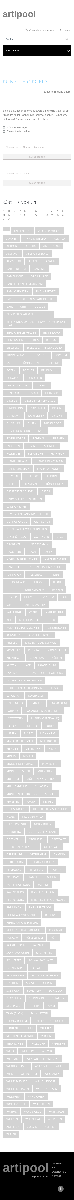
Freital (11, 484)
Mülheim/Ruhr (16, 786)
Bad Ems (39, 269)
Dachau (42, 385)
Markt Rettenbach (19, 741)
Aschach (12, 253)
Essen (31, 446)
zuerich (50, 1127)
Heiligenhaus (15, 582)
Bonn (10, 363)
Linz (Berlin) (58, 703)
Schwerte (38, 968)
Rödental (56, 930)
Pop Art (57, 869)
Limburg (36, 703)
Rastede (42, 884)
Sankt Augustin (17, 953)
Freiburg (32, 476)
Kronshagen (57, 650)
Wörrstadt (56, 1111)
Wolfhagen (41, 1104)
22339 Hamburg (49, 231)
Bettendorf (51, 332)
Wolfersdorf (16, 1104)
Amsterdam (51, 246)
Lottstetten (15, 718)
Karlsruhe (13, 612)
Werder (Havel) (16, 1066)
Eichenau (38, 438)
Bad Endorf (14, 276)
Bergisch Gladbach (20, 314)
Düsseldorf (52, 423)
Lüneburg (31, 726)
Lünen (50, 726)
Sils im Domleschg (45, 975)
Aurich (33, 261)
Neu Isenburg (16, 809)
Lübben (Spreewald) (45, 718)
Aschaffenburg (37, 253)
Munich (50, 794)
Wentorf (12, 1058)
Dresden (57, 415)
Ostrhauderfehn (42, 862)
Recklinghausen (42, 892)
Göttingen (41, 536)
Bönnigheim (30, 363)
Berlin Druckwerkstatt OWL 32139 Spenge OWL (36, 323)
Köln (51, 620)
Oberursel (36, 839)
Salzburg (39, 945)
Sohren (47, 983)
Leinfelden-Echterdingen (24, 688)
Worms (11, 1111)
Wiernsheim (29, 1074)
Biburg (51, 340)
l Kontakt (55, 1175)
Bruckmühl (49, 370)
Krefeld (11, 642)
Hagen (48, 552)
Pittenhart (36, 869)
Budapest (13, 378)
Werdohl (41, 1066)
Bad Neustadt (46, 291)
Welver (47, 1051)
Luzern (11, 733)
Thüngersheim (16, 1021)
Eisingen (58, 438)
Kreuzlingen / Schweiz (41, 642)
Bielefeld (13, 347)
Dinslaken (37, 408)
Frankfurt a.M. (17, 461)
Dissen (56, 408)
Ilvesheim (47, 597)
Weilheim (28, 1051)
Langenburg (47, 665)
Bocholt (41, 355)
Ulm (30, 1028)
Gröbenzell (14, 544)
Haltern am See (55, 559)
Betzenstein (14, 340)
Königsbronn (56, 627)
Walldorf (37, 1043)
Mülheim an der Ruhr (42, 779)
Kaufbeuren (54, 612)
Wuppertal (32, 1119)
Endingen (13, 446)
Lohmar (12, 710)
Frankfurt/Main (17, 468)
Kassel (33, 612)
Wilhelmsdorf (45, 1081)
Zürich (11, 1134)
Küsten (11, 665)
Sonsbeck (55, 990)
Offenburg (14, 854)
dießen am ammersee (39, 400)
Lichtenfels (14, 703)
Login (64, 29)
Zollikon (13, 1127)
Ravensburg (15, 892)
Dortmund (36, 415)
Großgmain (39, 544)
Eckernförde (15, 438)
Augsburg (13, 261)
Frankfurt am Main (49, 461)
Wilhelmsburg (16, 1081)
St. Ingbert (36, 998)
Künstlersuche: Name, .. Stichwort (24, 147)
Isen (64, 597)
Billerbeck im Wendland (44, 347)
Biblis (35, 340)
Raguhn (50, 877)
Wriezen (12, 1119)
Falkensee (13, 453)
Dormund (13, 415)
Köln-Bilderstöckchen (22, 627)
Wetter (61, 1066)
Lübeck (11, 726)
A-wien (50, 261)
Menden (12, 748)
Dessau (33, 393)
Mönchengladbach (20, 763)
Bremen (28, 370)
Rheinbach (13, 907)
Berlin (46, 314)
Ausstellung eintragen (41, 29)
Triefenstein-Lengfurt (50, 1021)
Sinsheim (12, 983)
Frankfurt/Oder (48, 468)
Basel (10, 299)
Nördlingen (42, 824)
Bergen (40, 306)
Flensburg (35, 453)
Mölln (28, 756)
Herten (11, 589)
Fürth (45, 491)
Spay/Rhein (13, 998)
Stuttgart (13, 1005)
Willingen (13, 1096)
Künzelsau (36, 658)
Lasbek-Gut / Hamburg (47, 673)
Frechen (12, 476)
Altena (31, 246)
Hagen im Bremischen (21, 559)
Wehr (10, 1051)
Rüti (53, 937)
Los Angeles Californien (43, 710)
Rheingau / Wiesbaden (22, 915)
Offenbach (52, 847)
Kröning (34, 650)
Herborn (39, 582)
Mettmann (32, 748)
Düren (31, 423)
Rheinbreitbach (40, 907)
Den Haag (13, 393)
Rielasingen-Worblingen (23, 930)
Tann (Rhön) (14, 1013)
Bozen (10, 370)
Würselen (55, 1119)
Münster (12, 801)
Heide (55, 574)
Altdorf (12, 246)
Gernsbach (42, 521)
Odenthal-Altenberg (21, 847)
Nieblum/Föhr (16, 824)
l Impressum (57, 1163)
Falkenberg (22, 231)
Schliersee (13, 960)
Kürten (57, 658)
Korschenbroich (39, 635)
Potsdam (12, 877)
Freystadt (30, 484)
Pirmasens (13, 869)
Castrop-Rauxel (17, 385)
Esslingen (50, 446)
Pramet (32, 877)
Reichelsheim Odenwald (48, 900)
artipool (19, 14)
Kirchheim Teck (29, 620)
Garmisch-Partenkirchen (24, 499)
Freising (51, 476)
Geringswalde (16, 521)
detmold (51, 393)
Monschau (49, 763)
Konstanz (13, 635)
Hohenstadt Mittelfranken (43, 589)
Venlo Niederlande (20, 1036)
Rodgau (12, 937)
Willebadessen (46, 1089)
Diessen (11, 400)
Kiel (9, 620)
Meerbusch (48, 741)
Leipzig (54, 688)
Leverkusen (36, 695)
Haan (32, 552)
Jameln (11, 605)
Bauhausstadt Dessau (37, 299)
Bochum (61, 355)
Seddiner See (15, 975)
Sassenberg (44, 953)
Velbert (45, 1028)
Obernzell (13, 839)
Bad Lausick (39, 276)
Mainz (28, 733)
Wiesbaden (52, 1074)
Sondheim (34, 990)
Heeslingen (36, 574)
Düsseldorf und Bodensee (25, 431)
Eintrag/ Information (17, 131)
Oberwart (58, 839)
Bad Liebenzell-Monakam (24, 284)
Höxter (11, 597)
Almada (59, 238)
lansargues (14, 673)
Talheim (34, 1005)
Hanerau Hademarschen (45, 567)
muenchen (45, 771)
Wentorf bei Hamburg (42, 1058)
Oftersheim (38, 854)
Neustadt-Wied (32, 816)
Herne (57, 582)
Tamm (51, 1005)
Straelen (58, 998)
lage (27, 665)
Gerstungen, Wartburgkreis (26, 529)
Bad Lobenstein (17, 291)
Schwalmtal (15, 968)
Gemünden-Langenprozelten (27, 514)
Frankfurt (58, 453)
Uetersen (12, 1028)
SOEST (30, 983)
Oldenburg (14, 862)
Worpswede (32, 1111)
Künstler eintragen (16, 127)
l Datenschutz (58, 1171)
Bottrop (53, 363)
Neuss (10, 816)
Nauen (31, 801)
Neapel (48, 801)
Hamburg (13, 567)
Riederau (51, 915)
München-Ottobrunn (21, 794)
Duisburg (13, 423)
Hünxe (28, 597)
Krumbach (13, 658)
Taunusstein (39, 1013)
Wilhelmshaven (17, 1089)
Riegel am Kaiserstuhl (22, 922)
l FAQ (53, 1167)
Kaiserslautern (35, 605)
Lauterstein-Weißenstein (24, 680)
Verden (46, 1036)
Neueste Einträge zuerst (57, 91)
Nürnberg (13, 831)
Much (26, 771)
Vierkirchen (14, 1043)
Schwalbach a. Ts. (41, 960)
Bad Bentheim (16, 269)
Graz (60, 536)
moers (11, 756)
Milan (52, 748)
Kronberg (13, 650)
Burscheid (34, 378)
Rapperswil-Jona (18, 884)
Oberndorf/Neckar (42, 831)
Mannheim (47, 733)
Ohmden (60, 854)
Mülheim (12, 779)
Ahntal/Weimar (35, 238)
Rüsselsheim (34, 937)
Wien (9, 1074)
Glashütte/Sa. (16, 536)
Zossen (32, 1127)
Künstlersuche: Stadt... (18, 173)
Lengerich (13, 695)
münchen (41, 786)
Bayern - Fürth (16, 306)
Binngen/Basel (16, 355)
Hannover (13, 574)
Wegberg (58, 1043)
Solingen (13, 990)
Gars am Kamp (16, 506)
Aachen (11, 238)
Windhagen (36, 1096)
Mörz (10, 771)
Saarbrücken (15, 945)
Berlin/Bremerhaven (21, 332)
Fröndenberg (54, 484)
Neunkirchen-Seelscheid (50, 809)
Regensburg (15, 900)
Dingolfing (14, 408)
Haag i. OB (13, 552)
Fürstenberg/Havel (20, 491)
